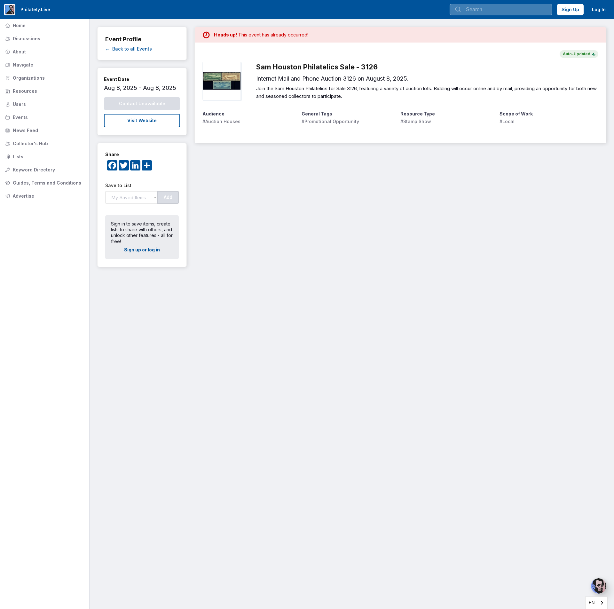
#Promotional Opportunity (330, 121)
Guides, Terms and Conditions (42, 183)
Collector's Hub (26, 143)
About (15, 51)
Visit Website (142, 120)
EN (591, 602)
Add (168, 197)
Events (16, 117)
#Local (507, 121)
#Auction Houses (221, 121)
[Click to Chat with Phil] (598, 586)
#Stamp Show (415, 121)
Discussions (22, 38)
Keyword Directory (29, 169)
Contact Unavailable (142, 103)
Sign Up (570, 9)
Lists (13, 156)
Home (15, 25)
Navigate (18, 64)
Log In (599, 9)
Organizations (24, 78)
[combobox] (596, 603)
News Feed (21, 130)
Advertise (19, 196)
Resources (20, 91)
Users (15, 104)
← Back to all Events (128, 48)
